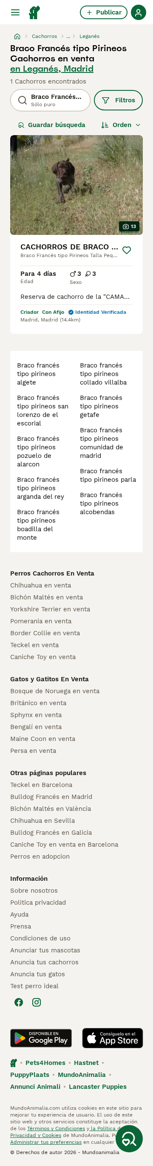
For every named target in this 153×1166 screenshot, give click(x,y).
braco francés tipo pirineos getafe (101, 406)
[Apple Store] (113, 1038)
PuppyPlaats (29, 1075)
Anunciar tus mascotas (45, 950)
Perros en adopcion (40, 856)
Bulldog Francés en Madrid (51, 797)
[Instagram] (36, 1002)
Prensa (20, 926)
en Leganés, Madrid (52, 69)
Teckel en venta (34, 645)
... (68, 36)
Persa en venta (33, 751)
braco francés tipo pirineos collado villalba (103, 374)
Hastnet (86, 1063)
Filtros (125, 100)
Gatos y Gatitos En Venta (49, 679)
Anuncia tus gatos (37, 974)
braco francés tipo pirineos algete (38, 374)
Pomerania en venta (40, 621)
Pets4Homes (45, 1063)
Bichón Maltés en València (50, 809)
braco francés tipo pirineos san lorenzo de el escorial (42, 410)
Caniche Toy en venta (43, 657)
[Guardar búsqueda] (129, 1138)
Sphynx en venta (36, 715)
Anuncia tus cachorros (44, 962)
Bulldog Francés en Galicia (51, 832)
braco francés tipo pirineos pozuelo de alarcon (38, 451)
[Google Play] (41, 1038)
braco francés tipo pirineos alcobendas (101, 503)
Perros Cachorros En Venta (52, 573)
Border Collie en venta (45, 633)
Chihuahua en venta (40, 585)
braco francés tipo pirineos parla (108, 475)
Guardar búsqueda (56, 125)
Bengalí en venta (36, 727)
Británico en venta (38, 703)
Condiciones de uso (40, 938)
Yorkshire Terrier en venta (50, 609)
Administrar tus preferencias (46, 1142)
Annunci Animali (35, 1087)
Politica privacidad (38, 902)
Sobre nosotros (34, 890)
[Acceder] (138, 12)
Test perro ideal (34, 986)
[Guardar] (127, 250)
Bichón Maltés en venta (46, 597)
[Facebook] (18, 1002)
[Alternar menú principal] (15, 12)
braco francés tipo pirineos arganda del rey (40, 488)
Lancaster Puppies (98, 1087)
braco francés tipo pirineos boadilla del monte (38, 524)
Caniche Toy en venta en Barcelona (64, 844)
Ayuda (19, 914)
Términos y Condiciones (56, 1128)
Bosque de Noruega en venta (54, 691)
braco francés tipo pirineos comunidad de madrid (101, 443)
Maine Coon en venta (42, 739)
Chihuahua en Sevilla (42, 821)
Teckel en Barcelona (41, 785)
